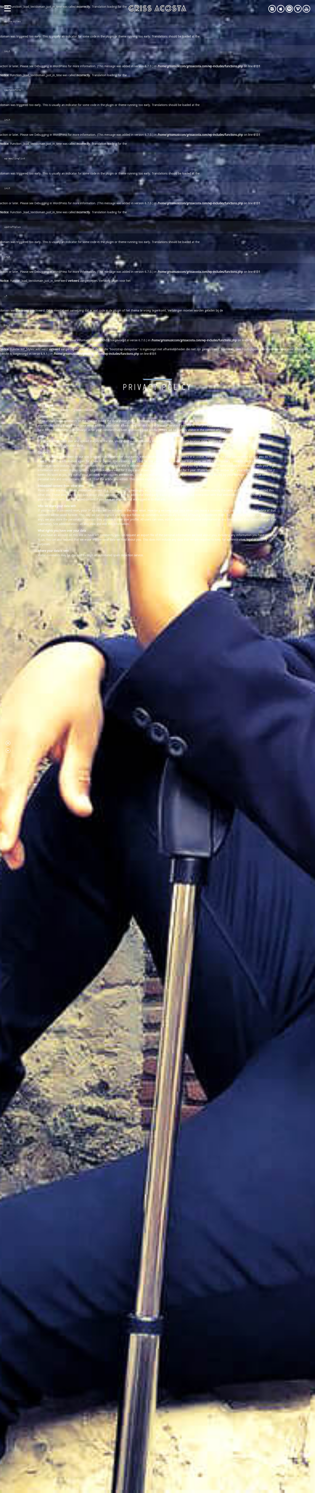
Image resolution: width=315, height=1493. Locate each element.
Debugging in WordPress (50, 66)
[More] (8, 750)
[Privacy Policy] (8, 743)
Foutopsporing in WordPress (43, 340)
